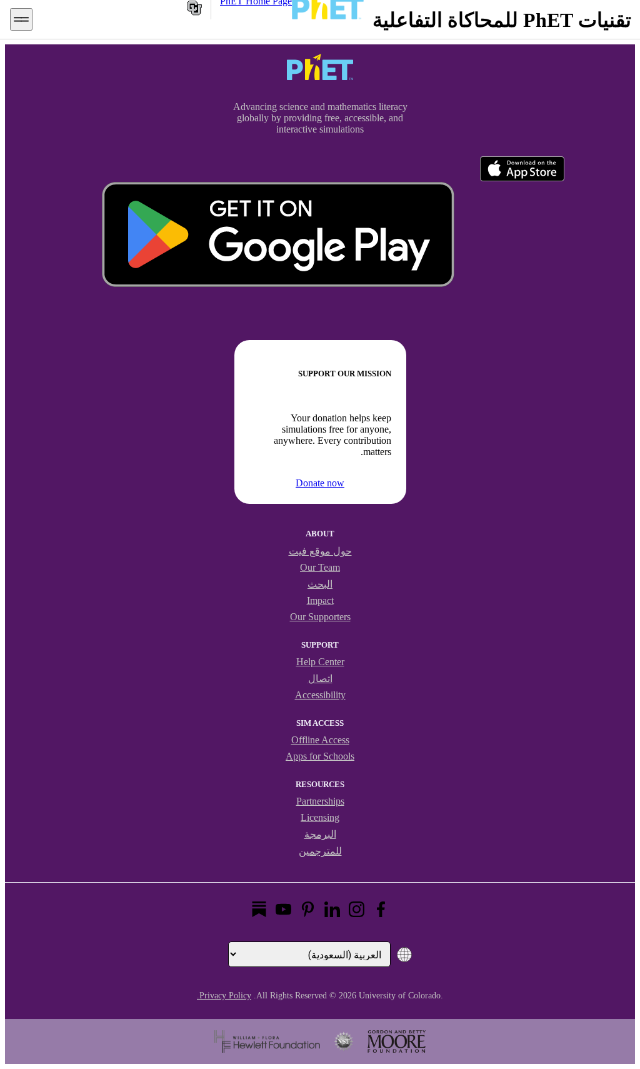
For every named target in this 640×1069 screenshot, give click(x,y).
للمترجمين (320, 851)
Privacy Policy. (224, 995)
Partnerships (320, 801)
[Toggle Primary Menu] (21, 19)
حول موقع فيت (320, 551)
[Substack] (259, 909)
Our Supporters (320, 616)
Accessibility (320, 695)
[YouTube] (283, 909)
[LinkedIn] (332, 909)
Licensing (320, 817)
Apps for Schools (320, 756)
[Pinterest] (308, 909)
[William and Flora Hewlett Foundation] (267, 1041)
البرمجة (320, 834)
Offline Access (320, 740)
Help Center (320, 661)
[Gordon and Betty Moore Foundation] (397, 1041)
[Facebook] (381, 909)
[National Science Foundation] (343, 1041)
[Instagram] (356, 909)
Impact (320, 600)
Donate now (320, 483)
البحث (320, 584)
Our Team (320, 567)
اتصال (320, 678)
